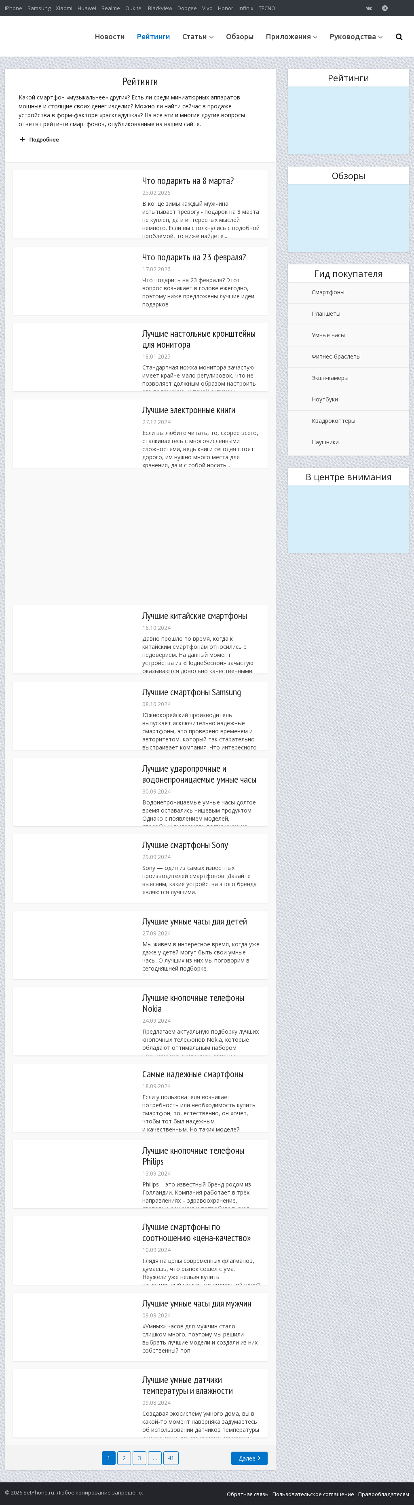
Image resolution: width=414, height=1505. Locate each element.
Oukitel (134, 8)
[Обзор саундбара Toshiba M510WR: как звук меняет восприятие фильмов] (348, 519)
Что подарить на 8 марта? (188, 180)
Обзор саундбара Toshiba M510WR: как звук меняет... (348, 496)
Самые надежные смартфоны (192, 1074)
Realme (110, 8)
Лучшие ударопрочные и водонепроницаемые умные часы (199, 773)
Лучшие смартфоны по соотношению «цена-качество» (196, 1232)
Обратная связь (247, 1494)
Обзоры (240, 36)
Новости (110, 36)
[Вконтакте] (369, 8)
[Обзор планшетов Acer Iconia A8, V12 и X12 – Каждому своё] (348, 218)
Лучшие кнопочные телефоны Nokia (193, 1003)
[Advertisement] (140, 536)
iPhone (13, 8)
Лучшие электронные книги (188, 409)
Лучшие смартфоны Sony (185, 844)
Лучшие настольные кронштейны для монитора (199, 338)
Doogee (187, 8)
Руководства (353, 36)
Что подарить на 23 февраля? (194, 257)
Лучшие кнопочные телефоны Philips (193, 1155)
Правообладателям (383, 1494)
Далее (247, 1458)
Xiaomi (64, 8)
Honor (225, 8)
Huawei (87, 8)
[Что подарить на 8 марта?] (348, 121)
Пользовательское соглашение (313, 1494)
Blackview (160, 8)
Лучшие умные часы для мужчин (196, 1303)
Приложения (288, 36)
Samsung (39, 8)
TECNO (267, 8)
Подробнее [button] (44, 139)
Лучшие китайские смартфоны (194, 615)
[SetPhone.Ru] (65, 53)
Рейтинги (153, 36)
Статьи (194, 36)
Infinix (246, 8)
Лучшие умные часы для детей (194, 921)
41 (171, 1458)
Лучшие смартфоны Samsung (191, 692)
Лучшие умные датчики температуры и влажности (187, 1385)
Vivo (207, 8)
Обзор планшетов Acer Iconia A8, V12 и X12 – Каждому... (348, 194)
